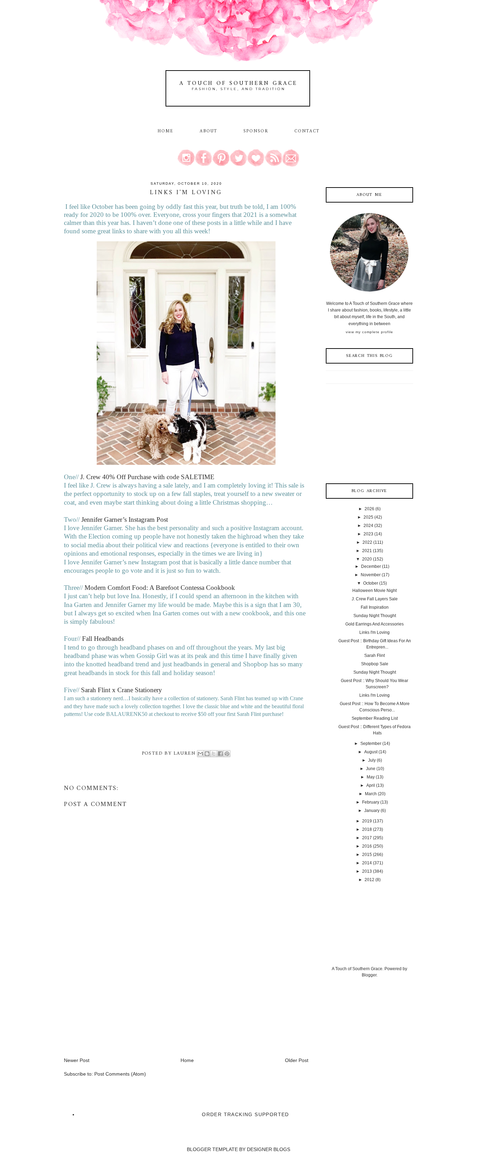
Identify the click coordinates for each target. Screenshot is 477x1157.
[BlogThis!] (207, 753)
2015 (367, 854)
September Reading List (375, 718)
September (370, 743)
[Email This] (200, 753)
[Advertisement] (116, 1008)
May (371, 777)
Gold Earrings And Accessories (374, 624)
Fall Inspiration (375, 607)
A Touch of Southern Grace (238, 83)
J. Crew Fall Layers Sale (375, 598)
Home (165, 131)
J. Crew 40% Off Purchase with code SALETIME (146, 477)
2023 (368, 534)
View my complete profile (369, 332)
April (370, 785)
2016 (367, 846)
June (370, 768)
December (371, 566)
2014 (367, 863)
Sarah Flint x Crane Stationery (121, 690)
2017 (367, 837)
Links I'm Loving (374, 632)
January (372, 810)
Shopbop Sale (374, 663)
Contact (307, 131)
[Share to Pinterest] (226, 753)
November (371, 574)
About (210, 131)
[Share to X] (213, 753)
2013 (367, 871)
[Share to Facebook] (220, 753)
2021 (367, 550)
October (370, 583)
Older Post (296, 1060)
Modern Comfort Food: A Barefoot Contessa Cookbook (160, 587)
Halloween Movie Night (374, 590)
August (370, 751)
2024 (368, 525)
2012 (369, 879)
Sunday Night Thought (374, 615)
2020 (367, 559)
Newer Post (76, 1060)
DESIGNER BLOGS (268, 1149)
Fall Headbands (103, 638)
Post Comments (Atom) (120, 1074)
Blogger (369, 975)
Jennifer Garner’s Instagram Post (124, 519)
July (372, 760)
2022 (367, 542)
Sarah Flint (374, 655)
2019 (367, 821)
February (370, 802)
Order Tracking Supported (245, 1114)
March (371, 793)
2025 (368, 517)
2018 (367, 829)
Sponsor (256, 131)
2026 (369, 508)
